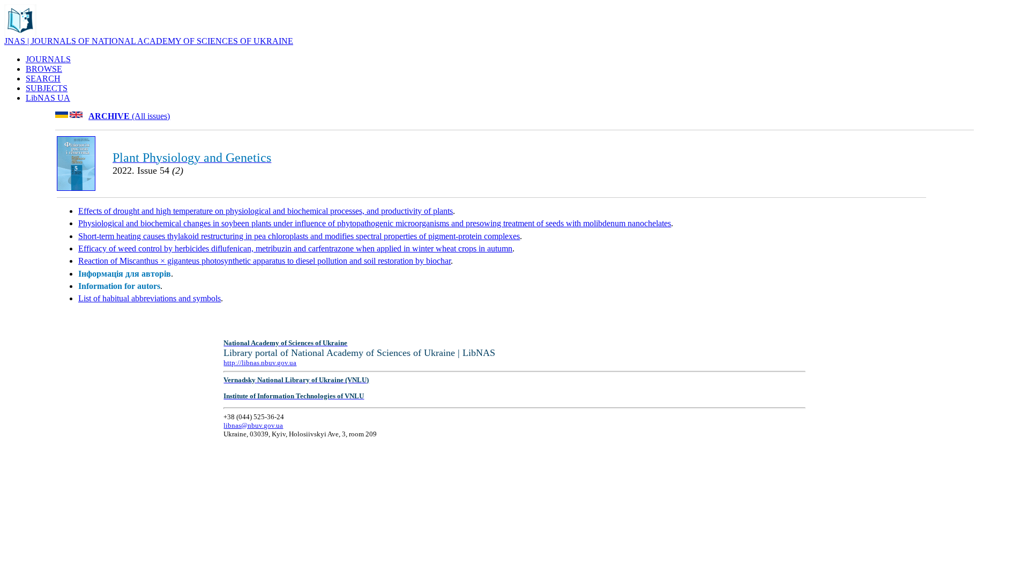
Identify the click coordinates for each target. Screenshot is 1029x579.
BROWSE (44, 68)
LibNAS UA (48, 97)
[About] (20, 33)
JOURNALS (48, 59)
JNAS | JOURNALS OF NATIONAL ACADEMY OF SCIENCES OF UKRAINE (148, 41)
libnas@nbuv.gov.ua (253, 425)
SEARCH (43, 78)
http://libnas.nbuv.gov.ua (259, 363)
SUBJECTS (47, 88)
